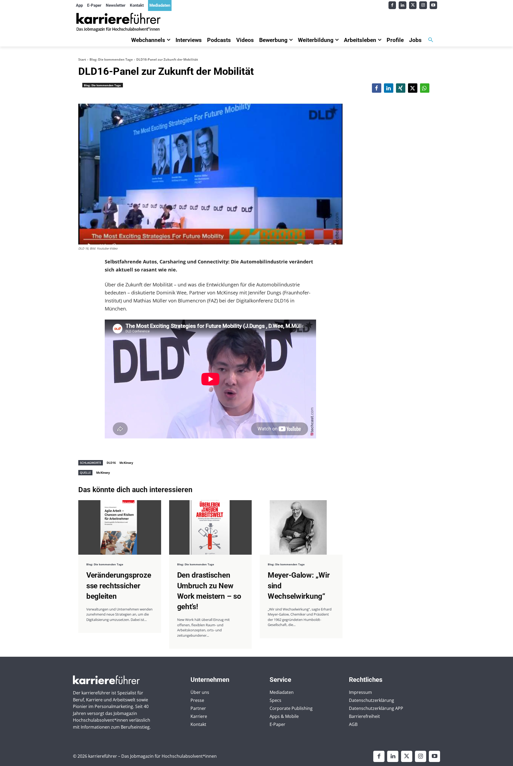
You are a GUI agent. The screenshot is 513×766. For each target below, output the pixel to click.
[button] (430, 40)
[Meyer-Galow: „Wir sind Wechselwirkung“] (301, 527)
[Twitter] (413, 5)
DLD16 (111, 463)
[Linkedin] (402, 5)
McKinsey (126, 463)
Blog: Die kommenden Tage (111, 59)
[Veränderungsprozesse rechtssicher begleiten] (119, 527)
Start (82, 59)
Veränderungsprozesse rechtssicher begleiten (118, 585)
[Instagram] (423, 5)
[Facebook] (392, 5)
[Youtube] (433, 5)
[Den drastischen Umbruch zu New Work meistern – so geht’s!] (210, 527)
